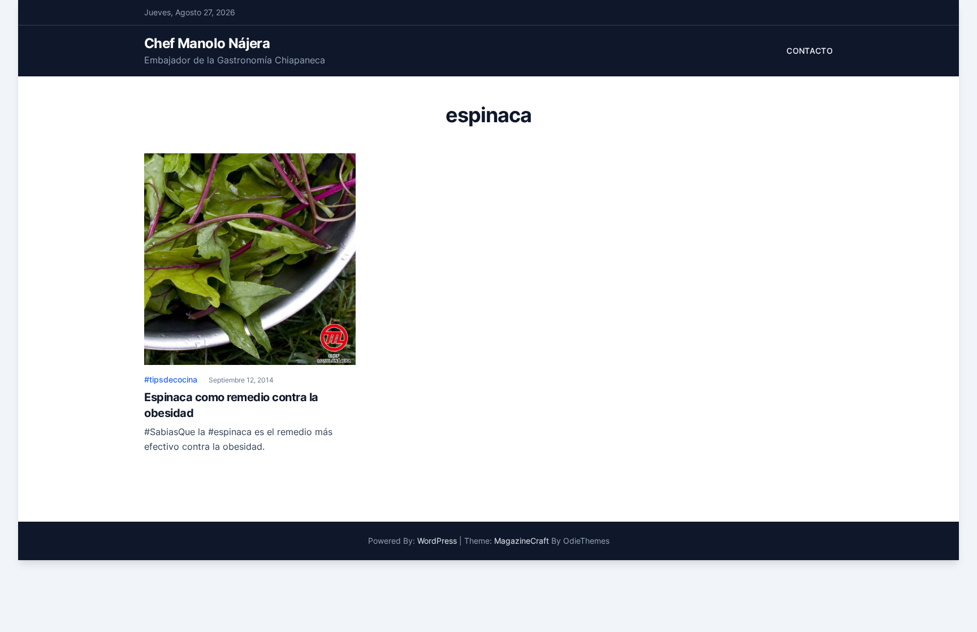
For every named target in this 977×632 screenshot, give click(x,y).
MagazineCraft (521, 540)
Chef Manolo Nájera (207, 43)
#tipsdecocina (170, 379)
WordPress (437, 540)
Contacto (809, 50)
